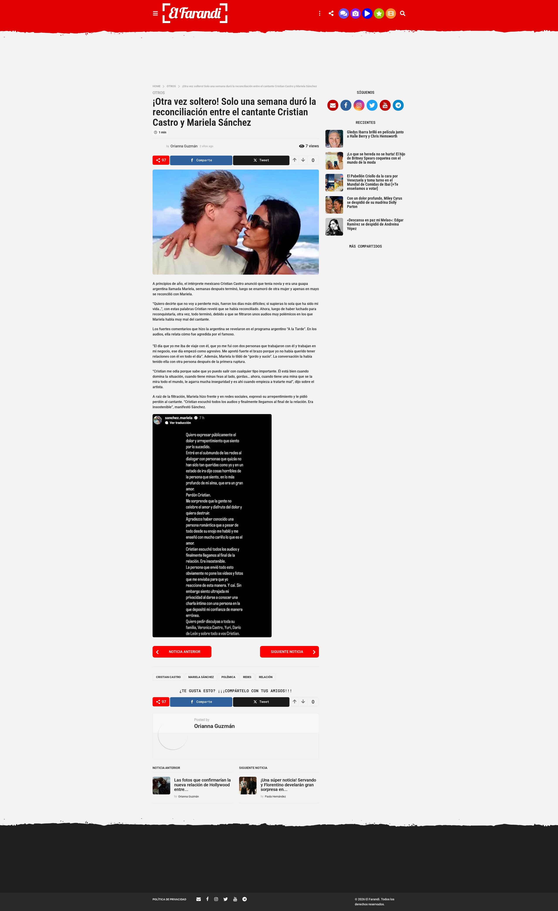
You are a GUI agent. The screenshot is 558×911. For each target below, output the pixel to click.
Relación (265, 677)
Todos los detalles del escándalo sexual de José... (261, 877)
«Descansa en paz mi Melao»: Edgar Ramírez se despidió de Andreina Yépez (375, 224)
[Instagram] (359, 105)
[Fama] (355, 13)
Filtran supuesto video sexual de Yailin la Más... (305, 877)
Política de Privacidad (169, 899)
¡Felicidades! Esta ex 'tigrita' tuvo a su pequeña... (174, 844)
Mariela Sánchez (201, 677)
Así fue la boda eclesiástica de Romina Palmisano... (523, 877)
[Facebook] (345, 105)
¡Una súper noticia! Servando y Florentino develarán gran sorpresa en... (288, 784)
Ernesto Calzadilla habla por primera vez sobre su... (479, 844)
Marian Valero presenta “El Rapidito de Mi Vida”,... (435, 877)
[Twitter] (372, 105)
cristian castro (168, 677)
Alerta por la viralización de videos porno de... (218, 877)
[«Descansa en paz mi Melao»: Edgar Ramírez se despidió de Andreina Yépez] (334, 227)
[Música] (367, 13)
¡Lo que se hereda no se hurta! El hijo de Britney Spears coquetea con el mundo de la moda (376, 158)
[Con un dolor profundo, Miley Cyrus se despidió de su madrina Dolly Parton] (334, 205)
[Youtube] (385, 105)
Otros (159, 93)
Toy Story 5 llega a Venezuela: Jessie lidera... (348, 877)
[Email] (332, 105)
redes (247, 677)
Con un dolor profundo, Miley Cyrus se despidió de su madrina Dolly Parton (374, 202)
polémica (228, 677)
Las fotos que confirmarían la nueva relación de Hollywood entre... (202, 784)
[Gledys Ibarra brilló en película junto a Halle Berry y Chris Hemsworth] (334, 139)
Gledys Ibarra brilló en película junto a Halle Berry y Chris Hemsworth (375, 134)
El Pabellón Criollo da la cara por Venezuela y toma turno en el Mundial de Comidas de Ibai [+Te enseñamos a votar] (372, 182)
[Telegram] (398, 105)
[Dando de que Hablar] (344, 13)
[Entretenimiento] (391, 13)
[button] (155, 13)
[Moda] (379, 13)
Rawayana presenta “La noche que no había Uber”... (392, 877)
